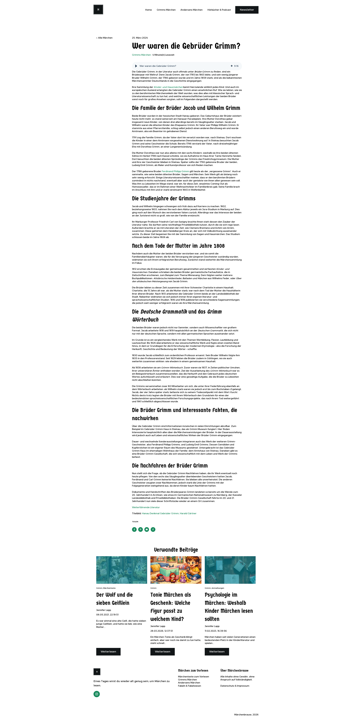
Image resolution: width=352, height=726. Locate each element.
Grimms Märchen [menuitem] (187, 679)
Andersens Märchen (192, 10)
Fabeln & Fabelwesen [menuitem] (189, 686)
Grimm (99, 588)
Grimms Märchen (166, 10)
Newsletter (247, 9)
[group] (187, 66)
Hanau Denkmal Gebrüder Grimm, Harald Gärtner (169, 513)
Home (148, 10)
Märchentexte (109, 588)
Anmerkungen (218, 588)
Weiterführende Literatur (146, 507)
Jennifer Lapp (103, 610)
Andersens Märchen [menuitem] (189, 682)
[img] (232, 66)
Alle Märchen (105, 37)
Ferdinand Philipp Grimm (175, 171)
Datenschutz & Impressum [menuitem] (234, 686)
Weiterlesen (108, 651)
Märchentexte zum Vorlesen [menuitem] (193, 676)
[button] (136, 66)
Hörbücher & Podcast (219, 10)
